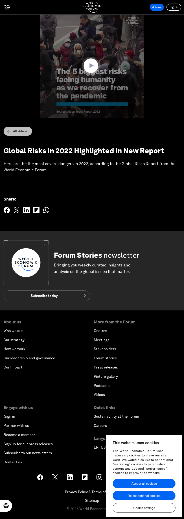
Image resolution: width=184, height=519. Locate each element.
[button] (92, 66)
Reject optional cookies (144, 495)
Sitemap (92, 500)
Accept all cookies (144, 483)
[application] (92, 66)
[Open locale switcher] (6, 506)
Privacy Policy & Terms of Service (92, 492)
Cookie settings (144, 508)
